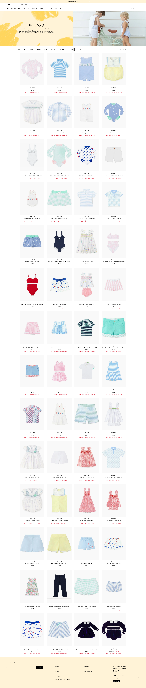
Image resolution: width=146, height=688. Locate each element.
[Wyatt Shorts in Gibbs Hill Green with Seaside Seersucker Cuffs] (114, 327)
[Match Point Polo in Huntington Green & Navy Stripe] (86, 327)
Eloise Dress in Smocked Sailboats (32, 477)
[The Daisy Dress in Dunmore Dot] (86, 241)
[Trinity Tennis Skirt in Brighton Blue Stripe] (59, 327)
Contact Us (57, 666)
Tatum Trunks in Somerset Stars (59, 304)
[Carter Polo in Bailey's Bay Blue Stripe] (86, 198)
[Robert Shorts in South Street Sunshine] (59, 543)
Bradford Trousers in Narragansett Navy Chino (59, 606)
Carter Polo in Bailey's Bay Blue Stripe (87, 218)
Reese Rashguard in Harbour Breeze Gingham (59, 175)
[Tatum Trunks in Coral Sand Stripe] (114, 284)
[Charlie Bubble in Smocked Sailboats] (32, 112)
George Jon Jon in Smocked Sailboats (86, 88)
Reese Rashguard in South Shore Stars (114, 132)
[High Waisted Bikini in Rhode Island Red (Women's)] (32, 284)
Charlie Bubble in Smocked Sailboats (32, 132)
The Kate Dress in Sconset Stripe (86, 520)
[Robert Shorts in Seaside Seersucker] (86, 414)
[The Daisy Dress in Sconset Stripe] (86, 457)
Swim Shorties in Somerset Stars (114, 563)
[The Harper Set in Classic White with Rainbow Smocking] (114, 414)
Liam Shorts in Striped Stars (86, 563)
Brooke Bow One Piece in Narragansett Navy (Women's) (60, 261)
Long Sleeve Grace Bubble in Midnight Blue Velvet (113, 649)
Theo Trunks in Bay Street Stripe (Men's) (59, 649)
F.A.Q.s (56, 668)
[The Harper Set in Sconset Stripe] (114, 500)
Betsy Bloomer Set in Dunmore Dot (86, 304)
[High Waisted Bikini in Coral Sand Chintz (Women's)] (114, 241)
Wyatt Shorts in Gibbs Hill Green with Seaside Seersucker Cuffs (114, 347)
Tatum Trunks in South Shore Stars (32, 261)
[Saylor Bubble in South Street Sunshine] (114, 69)
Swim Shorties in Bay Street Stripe (114, 606)
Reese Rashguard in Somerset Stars (86, 175)
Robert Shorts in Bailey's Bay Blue (32, 563)
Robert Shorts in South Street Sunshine (59, 563)
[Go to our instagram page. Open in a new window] (113, 671)
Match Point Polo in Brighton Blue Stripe (59, 88)
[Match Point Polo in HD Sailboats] (114, 198)
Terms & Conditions (88, 671)
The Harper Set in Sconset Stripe (114, 520)
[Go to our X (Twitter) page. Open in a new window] (116, 671)
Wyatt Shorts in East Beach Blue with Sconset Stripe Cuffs (32, 390)
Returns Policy (58, 671)
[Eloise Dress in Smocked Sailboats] (32, 457)
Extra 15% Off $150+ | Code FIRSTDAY (73, 1)
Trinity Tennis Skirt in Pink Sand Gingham (32, 347)
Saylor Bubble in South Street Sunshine (114, 88)
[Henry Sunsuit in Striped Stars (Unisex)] (32, 198)
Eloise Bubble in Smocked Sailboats (32, 520)
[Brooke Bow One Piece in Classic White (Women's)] (32, 155)
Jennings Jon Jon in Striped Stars (86, 132)
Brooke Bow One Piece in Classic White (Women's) (32, 175)
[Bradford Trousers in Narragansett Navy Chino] (59, 586)
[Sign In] (137, 4)
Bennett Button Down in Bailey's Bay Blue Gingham (59, 132)
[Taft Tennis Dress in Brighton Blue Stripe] (114, 371)
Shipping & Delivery (59, 674)
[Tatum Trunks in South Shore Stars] (32, 241)
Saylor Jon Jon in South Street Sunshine (59, 520)
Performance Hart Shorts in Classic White (114, 175)
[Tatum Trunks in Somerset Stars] (59, 284)
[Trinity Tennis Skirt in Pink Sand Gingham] (32, 327)
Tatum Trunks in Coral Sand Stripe (113, 304)
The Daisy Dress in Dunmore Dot (86, 261)
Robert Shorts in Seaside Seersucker (86, 434)
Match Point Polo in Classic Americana (32, 434)
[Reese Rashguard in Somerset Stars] (86, 155)
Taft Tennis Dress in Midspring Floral (32, 606)
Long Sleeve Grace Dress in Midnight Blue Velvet (86, 649)
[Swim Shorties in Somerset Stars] (114, 543)
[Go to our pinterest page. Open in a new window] (121, 671)
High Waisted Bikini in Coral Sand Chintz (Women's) (114, 261)
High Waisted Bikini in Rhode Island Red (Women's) (32, 304)
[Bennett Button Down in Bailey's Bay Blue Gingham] (59, 112)
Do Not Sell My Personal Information (62, 679)
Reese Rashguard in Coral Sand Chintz (32, 88)
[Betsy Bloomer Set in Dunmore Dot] (86, 284)
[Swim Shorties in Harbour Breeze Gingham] (86, 586)
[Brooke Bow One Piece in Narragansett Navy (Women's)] (59, 241)
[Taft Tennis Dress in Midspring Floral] (32, 586)
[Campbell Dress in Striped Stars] (59, 414)
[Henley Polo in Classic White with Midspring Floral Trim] (86, 371)
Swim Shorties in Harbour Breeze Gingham (87, 606)
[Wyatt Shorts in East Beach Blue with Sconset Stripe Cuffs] (32, 371)
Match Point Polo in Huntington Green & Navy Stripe (87, 347)
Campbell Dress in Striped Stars (59, 434)
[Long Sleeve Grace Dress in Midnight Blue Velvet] (86, 629)
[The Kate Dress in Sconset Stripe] (86, 500)
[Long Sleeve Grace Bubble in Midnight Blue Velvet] (114, 629)
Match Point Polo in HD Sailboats (114, 218)
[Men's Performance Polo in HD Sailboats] (114, 457)
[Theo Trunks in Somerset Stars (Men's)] (32, 629)
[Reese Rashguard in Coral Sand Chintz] (32, 69)
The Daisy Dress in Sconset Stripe (87, 477)
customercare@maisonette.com (119, 668)
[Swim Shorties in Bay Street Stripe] (114, 586)
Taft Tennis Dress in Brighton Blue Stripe (113, 390)
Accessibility (86, 668)
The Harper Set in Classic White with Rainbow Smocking (114, 434)
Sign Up (39, 667)
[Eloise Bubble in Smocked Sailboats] (32, 500)
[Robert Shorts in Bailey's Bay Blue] (32, 543)
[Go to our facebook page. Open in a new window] (118, 671)
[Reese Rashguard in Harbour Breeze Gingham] (59, 155)
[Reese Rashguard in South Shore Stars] (114, 112)
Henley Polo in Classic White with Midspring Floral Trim (87, 390)
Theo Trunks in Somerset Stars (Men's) (32, 649)
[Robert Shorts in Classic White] (59, 457)
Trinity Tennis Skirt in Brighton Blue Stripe (59, 347)
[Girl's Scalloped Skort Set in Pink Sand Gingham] (59, 371)
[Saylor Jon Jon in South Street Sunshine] (59, 500)
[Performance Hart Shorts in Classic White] (114, 155)
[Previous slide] (56, 1)
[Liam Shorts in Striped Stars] (86, 543)
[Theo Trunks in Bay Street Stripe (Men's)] (59, 629)
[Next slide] (89, 1)
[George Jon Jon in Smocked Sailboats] (86, 69)
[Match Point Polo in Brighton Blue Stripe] (59, 69)
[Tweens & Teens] (23, 4)
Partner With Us (87, 666)
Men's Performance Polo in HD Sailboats (113, 477)
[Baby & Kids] (12, 4)
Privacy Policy (58, 676)
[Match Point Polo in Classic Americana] (32, 414)
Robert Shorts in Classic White (59, 477)
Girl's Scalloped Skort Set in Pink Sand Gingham (59, 390)
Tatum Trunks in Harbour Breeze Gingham (59, 218)
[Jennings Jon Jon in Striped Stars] (86, 112)
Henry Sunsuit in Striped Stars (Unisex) (32, 218)
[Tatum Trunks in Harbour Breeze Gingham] (59, 198)
